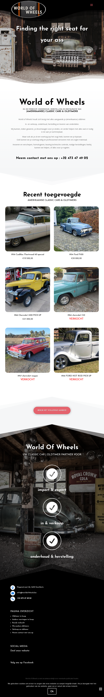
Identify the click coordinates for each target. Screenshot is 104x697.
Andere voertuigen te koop (23, 619)
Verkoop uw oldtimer (20, 629)
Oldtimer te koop (19, 616)
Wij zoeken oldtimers (20, 626)
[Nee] (100, 689)
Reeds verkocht (18, 623)
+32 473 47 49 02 (74, 158)
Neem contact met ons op (22, 633)
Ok (52, 691)
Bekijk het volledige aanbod (52, 410)
